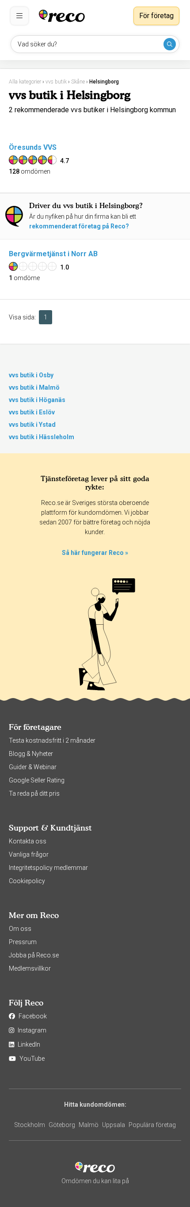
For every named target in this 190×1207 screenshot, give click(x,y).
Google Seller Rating (37, 780)
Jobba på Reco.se (34, 955)
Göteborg (62, 1124)
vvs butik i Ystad (32, 424)
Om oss (20, 928)
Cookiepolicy (27, 880)
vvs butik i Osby (31, 375)
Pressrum (23, 941)
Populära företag (152, 1124)
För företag (156, 15)
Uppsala (113, 1124)
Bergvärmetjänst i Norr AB (53, 254)
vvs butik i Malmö (34, 387)
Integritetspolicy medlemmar (48, 867)
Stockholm (29, 1124)
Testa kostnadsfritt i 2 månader (52, 740)
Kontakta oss (27, 841)
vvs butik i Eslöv (32, 412)
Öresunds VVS (33, 147)
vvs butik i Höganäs (37, 399)
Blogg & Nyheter (31, 753)
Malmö (89, 1124)
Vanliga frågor (29, 854)
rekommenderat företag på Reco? (79, 226)
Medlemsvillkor (30, 968)
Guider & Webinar (33, 767)
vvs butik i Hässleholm (41, 436)
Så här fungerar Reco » (95, 552)
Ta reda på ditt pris (34, 793)
